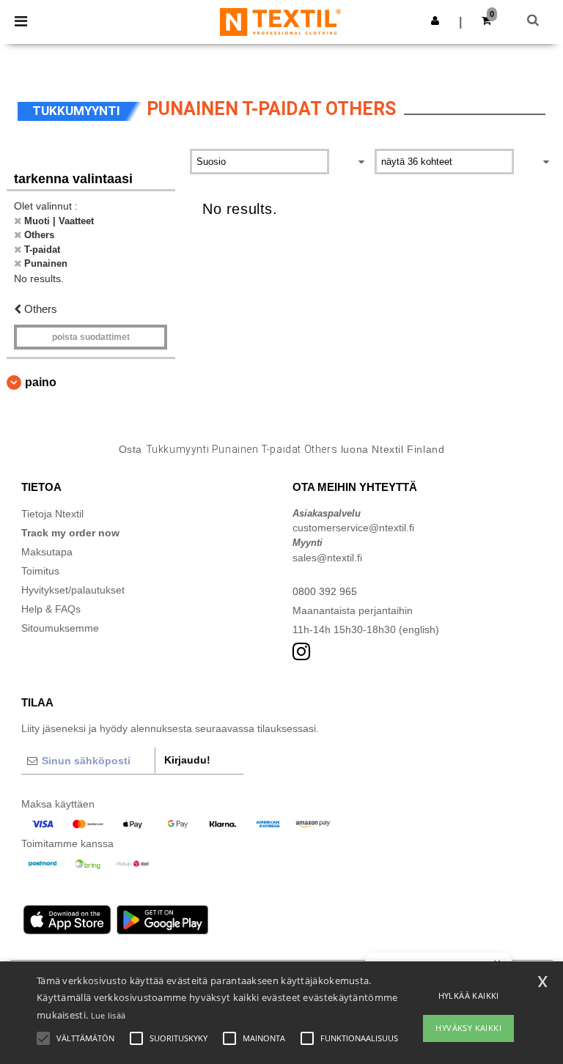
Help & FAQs (51, 609)
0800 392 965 (324, 591)
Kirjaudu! (187, 760)
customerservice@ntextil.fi (353, 527)
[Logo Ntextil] (280, 21)
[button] (435, 20)
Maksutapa (47, 552)
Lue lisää (108, 1015)
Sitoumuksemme (60, 628)
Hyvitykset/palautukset (73, 590)
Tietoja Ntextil (52, 514)
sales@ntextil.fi (327, 558)
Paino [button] (40, 382)
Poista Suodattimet (91, 337)
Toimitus (40, 571)
